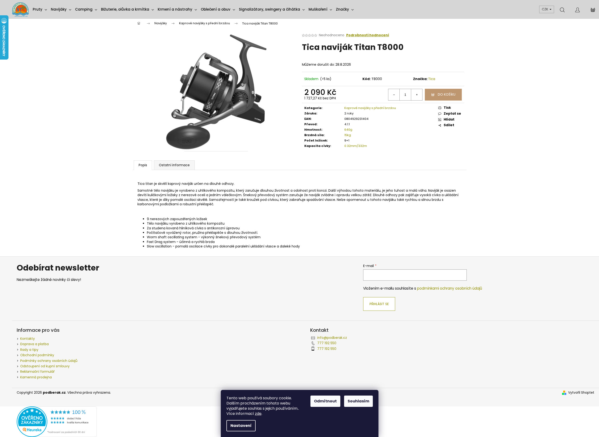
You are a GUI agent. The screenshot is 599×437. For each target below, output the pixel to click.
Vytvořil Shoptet (581, 392)
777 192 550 (326, 343)
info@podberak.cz (332, 337)
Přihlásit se (379, 304)
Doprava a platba (34, 344)
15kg (347, 135)
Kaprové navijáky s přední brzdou (370, 108)
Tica (431, 79)
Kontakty (27, 338)
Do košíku (446, 94)
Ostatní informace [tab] (174, 165)
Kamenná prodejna (36, 377)
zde (258, 413)
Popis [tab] (143, 165)
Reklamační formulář (37, 371)
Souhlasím (358, 401)
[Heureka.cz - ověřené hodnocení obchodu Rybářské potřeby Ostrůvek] (57, 421)
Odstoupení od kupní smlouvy (45, 366)
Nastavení (241, 425)
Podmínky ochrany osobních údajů (48, 360)
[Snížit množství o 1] (394, 94)
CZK (545, 9)
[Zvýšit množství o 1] (416, 94)
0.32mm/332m (355, 146)
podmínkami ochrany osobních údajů (449, 288)
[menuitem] (40, 9)
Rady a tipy (29, 349)
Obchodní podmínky (37, 355)
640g (348, 129)
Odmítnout (325, 401)
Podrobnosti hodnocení (367, 35)
